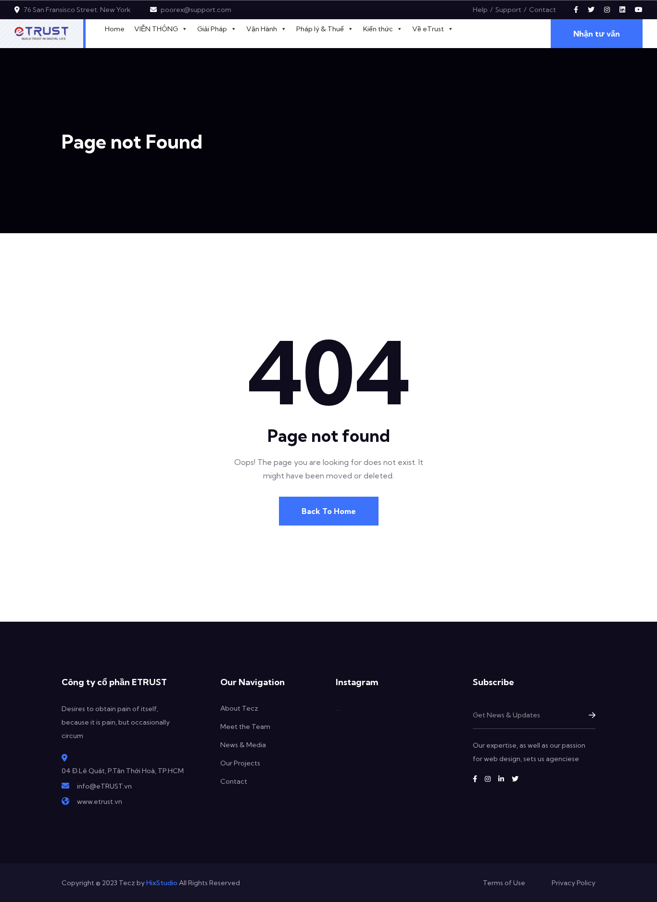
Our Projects (240, 763)
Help (480, 9)
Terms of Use (504, 882)
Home (115, 29)
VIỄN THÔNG (156, 29)
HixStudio (161, 882)
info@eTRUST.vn (104, 786)
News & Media (243, 744)
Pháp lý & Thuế (320, 29)
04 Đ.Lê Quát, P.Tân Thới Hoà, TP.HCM (123, 770)
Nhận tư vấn (596, 33)
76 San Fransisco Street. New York (77, 9)
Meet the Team (245, 726)
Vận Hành (261, 29)
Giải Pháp (212, 29)
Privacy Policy (573, 882)
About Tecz (239, 708)
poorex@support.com (196, 9)
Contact (542, 9)
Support (508, 9)
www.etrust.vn (99, 801)
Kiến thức (378, 29)
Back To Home (329, 511)
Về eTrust (428, 29)
